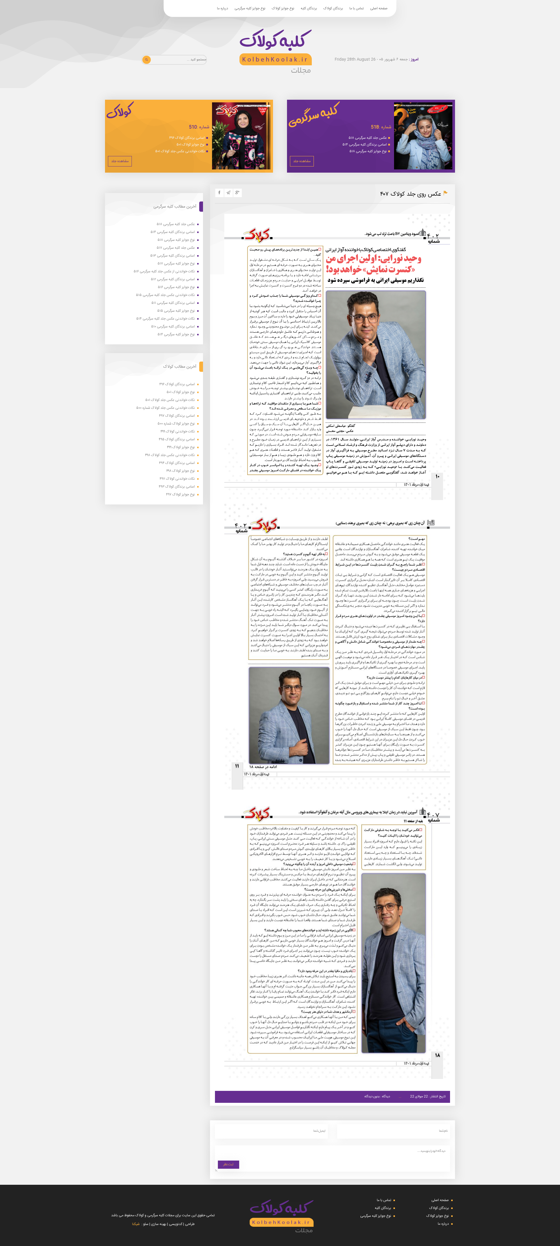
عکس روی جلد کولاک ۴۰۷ (410, 194)
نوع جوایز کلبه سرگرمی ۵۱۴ (176, 335)
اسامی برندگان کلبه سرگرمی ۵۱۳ (172, 256)
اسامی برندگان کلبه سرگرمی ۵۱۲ (173, 279)
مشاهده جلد (302, 161)
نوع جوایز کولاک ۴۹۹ (181, 447)
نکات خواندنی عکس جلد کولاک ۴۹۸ (170, 455)
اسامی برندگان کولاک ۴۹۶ (187, 138)
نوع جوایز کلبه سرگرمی (250, 8)
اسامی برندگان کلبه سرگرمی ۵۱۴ (364, 145)
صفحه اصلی (379, 8)
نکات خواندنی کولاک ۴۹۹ (177, 432)
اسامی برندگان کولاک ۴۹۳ (177, 487)
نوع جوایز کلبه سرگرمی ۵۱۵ (176, 311)
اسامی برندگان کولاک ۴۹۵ (177, 439)
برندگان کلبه (309, 8)
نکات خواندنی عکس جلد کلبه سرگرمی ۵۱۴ (165, 319)
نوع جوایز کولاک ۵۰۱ (190, 145)
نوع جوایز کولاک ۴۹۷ (180, 495)
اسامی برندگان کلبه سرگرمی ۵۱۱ (173, 303)
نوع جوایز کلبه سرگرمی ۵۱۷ (176, 264)
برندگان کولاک (333, 8)
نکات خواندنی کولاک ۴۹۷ (177, 479)
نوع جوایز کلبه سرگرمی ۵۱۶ (176, 287)
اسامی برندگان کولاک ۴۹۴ (177, 463)
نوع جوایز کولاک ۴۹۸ (180, 471)
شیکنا (136, 1224)
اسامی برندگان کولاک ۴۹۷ (177, 416)
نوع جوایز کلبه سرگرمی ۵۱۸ (368, 151)
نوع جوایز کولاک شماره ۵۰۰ (176, 424)
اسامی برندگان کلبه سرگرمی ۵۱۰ (173, 327)
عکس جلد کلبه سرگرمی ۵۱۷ (176, 248)
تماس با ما (356, 8)
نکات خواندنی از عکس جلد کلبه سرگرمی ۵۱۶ (164, 272)
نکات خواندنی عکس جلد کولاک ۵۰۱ (180, 151)
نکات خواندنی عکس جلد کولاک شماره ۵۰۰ (165, 408)
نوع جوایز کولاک (283, 8)
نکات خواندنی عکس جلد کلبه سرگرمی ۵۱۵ (165, 295)
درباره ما (222, 8)
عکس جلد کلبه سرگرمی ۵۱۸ (368, 138)
